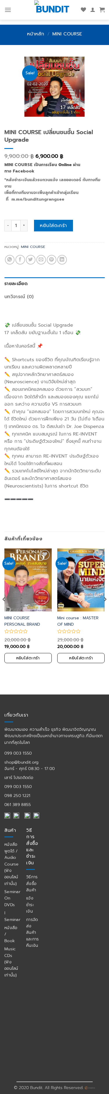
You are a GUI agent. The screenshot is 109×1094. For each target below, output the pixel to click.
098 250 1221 (17, 796)
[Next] (105, 611)
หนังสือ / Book (10, 934)
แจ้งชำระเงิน (30, 904)
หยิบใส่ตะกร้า (53, 225)
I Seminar (12, 916)
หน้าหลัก (35, 33)
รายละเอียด (16, 283)
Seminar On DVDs (12, 898)
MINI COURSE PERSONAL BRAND (22, 621)
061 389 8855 (17, 805)
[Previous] (4, 611)
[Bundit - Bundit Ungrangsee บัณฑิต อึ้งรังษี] (52, 9)
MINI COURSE (67, 33)
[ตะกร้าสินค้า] (102, 10)
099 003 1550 (18, 753)
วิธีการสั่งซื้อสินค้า (32, 883)
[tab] (54, 284)
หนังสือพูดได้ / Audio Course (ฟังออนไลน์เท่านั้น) (11, 863)
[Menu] (7, 10)
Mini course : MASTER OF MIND (78, 621)
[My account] (92, 10)
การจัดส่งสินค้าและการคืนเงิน (32, 933)
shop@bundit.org (21, 762)
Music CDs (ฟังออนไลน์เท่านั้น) (11, 962)
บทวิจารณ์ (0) (19, 296)
